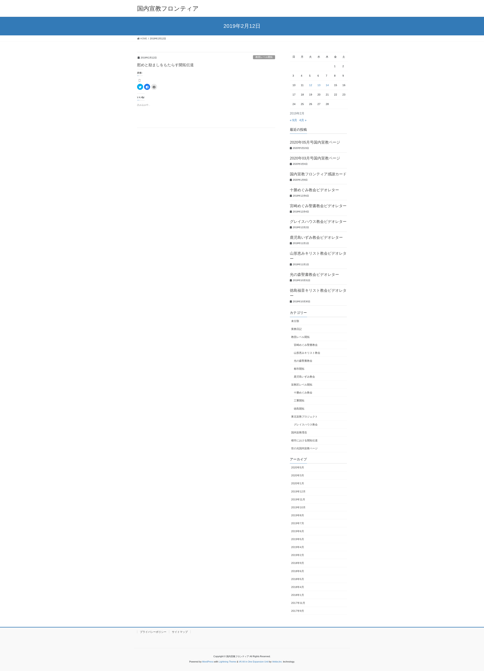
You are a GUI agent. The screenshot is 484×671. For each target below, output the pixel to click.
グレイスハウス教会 (306, 424)
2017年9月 (297, 610)
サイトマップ (180, 631)
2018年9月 (297, 562)
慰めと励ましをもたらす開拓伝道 (165, 65)
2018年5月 (297, 579)
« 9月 (293, 120)
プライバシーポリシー (153, 631)
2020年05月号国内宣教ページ (315, 142)
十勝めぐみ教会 (303, 392)
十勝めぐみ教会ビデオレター (314, 190)
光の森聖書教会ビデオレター (314, 274)
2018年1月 (297, 594)
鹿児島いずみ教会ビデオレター (316, 237)
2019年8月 (297, 515)
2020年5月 (297, 467)
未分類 (295, 321)
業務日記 (296, 328)
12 (310, 85)
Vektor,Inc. (277, 661)
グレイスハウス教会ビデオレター (318, 221)
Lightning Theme (227, 661)
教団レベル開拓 (264, 57)
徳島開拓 (299, 408)
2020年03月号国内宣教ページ (315, 158)
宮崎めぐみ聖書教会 (306, 344)
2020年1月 (297, 483)
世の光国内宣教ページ (304, 448)
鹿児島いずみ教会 (304, 376)
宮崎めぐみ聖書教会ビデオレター (318, 206)
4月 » (302, 120)
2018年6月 (297, 571)
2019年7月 (297, 523)
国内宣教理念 (299, 432)
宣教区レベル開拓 (301, 384)
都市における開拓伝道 (304, 440)
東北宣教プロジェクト (304, 416)
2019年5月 (297, 539)
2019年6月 (297, 531)
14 (327, 85)
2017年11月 (298, 602)
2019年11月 (298, 499)
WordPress (207, 661)
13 (318, 85)
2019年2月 (297, 555)
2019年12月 (298, 491)
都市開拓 (299, 368)
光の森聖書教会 (303, 360)
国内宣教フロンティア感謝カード (318, 174)
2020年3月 (297, 475)
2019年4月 (297, 547)
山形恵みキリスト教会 (307, 352)
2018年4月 (297, 587)
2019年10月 (298, 507)
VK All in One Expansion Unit (253, 661)
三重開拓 (299, 400)
